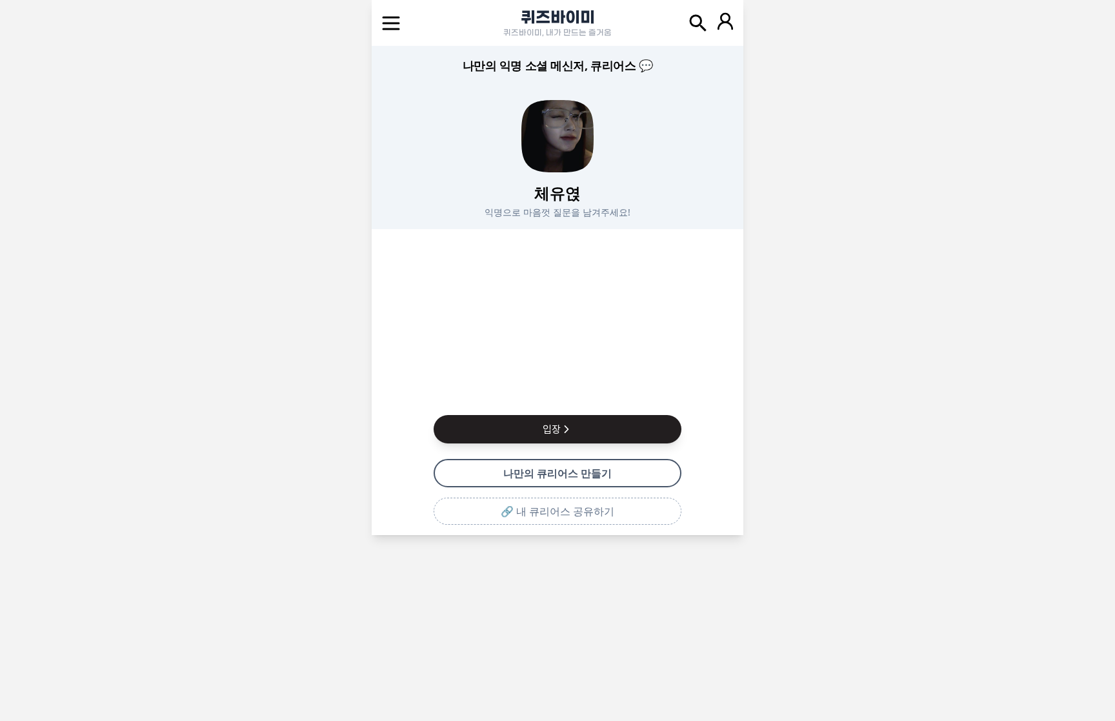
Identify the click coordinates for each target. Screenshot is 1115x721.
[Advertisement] (557, 319)
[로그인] (725, 23)
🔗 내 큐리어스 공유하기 (557, 511)
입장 (552, 429)
